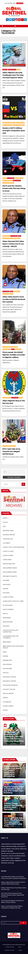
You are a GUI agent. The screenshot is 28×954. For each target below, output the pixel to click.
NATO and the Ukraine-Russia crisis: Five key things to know (14, 188)
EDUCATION (6, 584)
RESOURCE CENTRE (20, 122)
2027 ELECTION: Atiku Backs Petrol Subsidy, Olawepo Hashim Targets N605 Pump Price (14, 822)
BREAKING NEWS (6, 346)
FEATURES (6, 593)
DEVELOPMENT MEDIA (10, 568)
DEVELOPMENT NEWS (10, 572)
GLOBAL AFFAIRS (8, 597)
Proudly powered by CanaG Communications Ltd (14, 944)
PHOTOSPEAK (18, 349)
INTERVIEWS (7, 617)
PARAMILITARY (6, 238)
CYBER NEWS (7, 559)
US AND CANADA (6, 182)
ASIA (4, 526)
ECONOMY (6, 580)
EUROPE (13, 122)
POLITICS (6, 672)
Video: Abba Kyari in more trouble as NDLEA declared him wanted (13, 299)
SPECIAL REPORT (16, 180)
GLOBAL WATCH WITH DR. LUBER (13, 601)
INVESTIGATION (8, 622)
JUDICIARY (6, 626)
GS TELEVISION (11, 178)
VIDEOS (18, 69)
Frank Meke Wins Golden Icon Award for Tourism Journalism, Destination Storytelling (12, 771)
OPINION (5, 656)
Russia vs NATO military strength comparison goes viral (13, 130)
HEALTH (5, 613)
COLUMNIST (6, 543)
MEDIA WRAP (7, 642)
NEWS (11, 291)
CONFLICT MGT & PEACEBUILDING (13, 547)
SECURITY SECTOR (12, 69)
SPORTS (5, 697)
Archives (5, 69)
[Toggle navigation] (15, 26)
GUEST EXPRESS (8, 609)
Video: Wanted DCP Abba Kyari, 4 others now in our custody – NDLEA (13, 243)
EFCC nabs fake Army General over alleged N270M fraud (11, 451)
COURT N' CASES (8, 551)
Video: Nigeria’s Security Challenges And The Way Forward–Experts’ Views (13, 75)
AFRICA (5, 518)
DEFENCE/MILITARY (6, 122)
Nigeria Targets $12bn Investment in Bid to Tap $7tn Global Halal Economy (14, 790)
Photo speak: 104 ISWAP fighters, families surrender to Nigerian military (13, 354)
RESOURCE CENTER (9, 677)
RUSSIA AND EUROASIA (7, 180)
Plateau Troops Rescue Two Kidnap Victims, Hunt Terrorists (13, 806)
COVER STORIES (14, 346)
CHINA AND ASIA (8, 539)
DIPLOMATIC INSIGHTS (10, 576)
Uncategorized (7, 702)
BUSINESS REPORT (9, 534)
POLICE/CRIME (13, 238)
